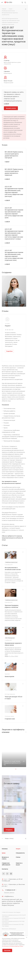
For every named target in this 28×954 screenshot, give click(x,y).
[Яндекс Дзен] (11, 873)
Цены (3, 853)
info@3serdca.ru (9, 896)
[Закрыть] (26, 937)
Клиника (4, 848)
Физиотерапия (9, 676)
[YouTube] (7, 873)
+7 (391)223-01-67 (10, 890)
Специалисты (20, 853)
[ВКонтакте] (3, 873)
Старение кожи (10, 719)
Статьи (18, 857)
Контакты (5, 869)
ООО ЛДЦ (14, 819)
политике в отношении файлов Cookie (13, 946)
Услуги (18, 848)
